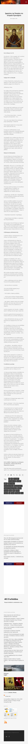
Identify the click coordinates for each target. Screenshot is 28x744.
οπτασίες (17, 490)
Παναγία (12, 493)
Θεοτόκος (19, 488)
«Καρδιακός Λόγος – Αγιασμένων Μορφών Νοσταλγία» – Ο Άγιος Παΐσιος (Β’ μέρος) (13, 624)
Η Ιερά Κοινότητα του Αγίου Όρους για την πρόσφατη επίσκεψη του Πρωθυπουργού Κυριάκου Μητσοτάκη (13, 652)
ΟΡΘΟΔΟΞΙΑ (19, 503)
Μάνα (14, 490)
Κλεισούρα (6, 490)
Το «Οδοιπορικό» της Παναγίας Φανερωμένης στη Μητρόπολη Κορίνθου (14, 547)
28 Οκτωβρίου (16, 478)
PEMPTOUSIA (9, 563)
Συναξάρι (8, 696)
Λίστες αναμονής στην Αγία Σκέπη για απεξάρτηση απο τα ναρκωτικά (12, 615)
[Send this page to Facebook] (5, 475)
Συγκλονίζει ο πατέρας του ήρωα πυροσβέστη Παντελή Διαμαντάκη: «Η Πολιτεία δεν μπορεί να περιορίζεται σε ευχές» (12, 552)
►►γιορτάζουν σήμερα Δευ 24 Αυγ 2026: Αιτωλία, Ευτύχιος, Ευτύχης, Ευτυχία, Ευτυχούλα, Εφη (13, 700)
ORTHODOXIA (19, 563)
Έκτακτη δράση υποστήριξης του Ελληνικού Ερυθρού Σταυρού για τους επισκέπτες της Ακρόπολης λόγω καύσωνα (13, 543)
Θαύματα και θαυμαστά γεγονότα (10, 488)
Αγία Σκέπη (19, 481)
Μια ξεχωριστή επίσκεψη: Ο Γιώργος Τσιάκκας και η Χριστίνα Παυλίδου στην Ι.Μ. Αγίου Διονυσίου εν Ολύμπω (14, 620)
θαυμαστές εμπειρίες (18, 485)
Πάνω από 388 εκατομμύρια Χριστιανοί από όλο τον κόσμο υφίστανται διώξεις (13, 538)
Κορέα (10, 490)
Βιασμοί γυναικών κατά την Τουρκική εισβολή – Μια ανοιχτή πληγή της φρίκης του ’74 (14, 660)
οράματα (6, 493)
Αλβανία (5, 483)
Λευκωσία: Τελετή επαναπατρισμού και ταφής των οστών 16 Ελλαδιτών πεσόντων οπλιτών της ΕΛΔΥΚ (14, 636)
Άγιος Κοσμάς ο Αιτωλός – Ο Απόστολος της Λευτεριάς (13, 557)
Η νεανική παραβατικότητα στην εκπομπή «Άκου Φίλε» (13, 656)
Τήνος (22, 493)
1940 (12, 478)
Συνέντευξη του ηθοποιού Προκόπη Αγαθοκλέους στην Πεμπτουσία (12, 631)
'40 (9, 478)
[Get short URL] (14, 475)
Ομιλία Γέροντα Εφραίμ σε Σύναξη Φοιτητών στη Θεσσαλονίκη (14, 627)
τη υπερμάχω (17, 493)
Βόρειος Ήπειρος (11, 483)
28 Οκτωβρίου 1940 (12, 481)
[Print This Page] (20, 475)
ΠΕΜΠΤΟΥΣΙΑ (9, 503)
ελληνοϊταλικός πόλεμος (8, 485)
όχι (9, 493)
